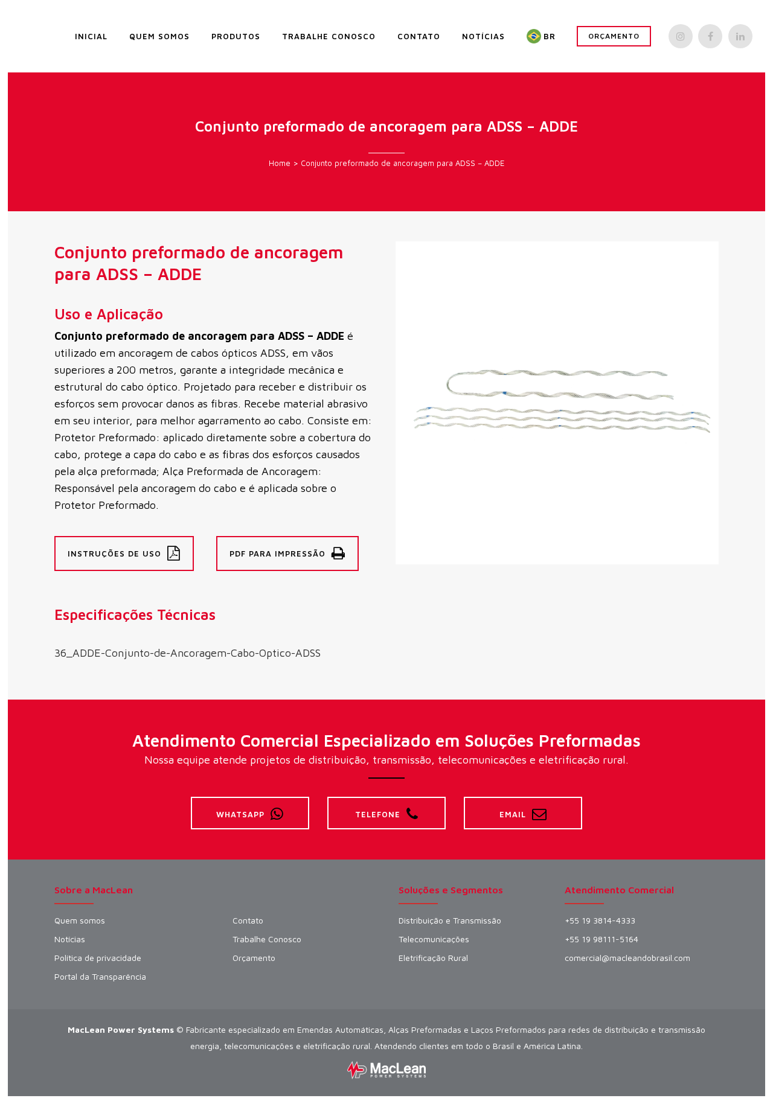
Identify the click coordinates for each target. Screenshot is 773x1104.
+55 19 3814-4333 (600, 920)
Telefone (377, 814)
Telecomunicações (434, 939)
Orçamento (614, 35)
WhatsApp (240, 814)
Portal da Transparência (100, 976)
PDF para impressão (277, 553)
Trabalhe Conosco (267, 939)
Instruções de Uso (114, 553)
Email (512, 814)
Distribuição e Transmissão (450, 920)
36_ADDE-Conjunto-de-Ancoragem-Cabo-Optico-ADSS (187, 652)
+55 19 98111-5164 (601, 939)
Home (279, 163)
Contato (248, 920)
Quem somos (79, 920)
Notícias (69, 939)
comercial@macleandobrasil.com (627, 958)
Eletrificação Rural (433, 958)
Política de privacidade (97, 958)
